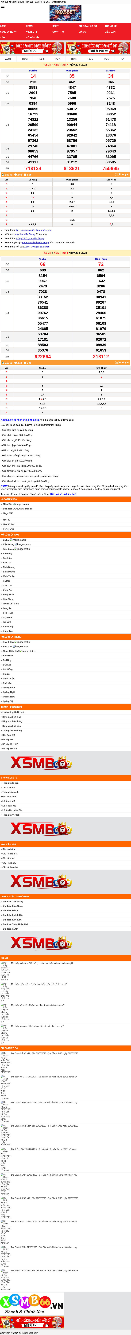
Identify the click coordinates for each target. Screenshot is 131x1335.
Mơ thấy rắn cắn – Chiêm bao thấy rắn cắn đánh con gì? (37, 1026)
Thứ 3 (41, 59)
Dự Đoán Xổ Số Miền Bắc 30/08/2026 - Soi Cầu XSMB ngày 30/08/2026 (44, 1126)
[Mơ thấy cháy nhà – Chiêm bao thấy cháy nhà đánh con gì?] (6, 992)
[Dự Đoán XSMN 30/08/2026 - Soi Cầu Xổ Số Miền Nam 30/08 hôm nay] (6, 1184)
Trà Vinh (7, 622)
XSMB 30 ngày (8, 32)
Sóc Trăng (8, 613)
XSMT (55, 26)
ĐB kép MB (7, 739)
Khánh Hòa (8, 642)
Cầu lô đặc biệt (9, 854)
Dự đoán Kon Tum (12, 920)
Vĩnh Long (8, 626)
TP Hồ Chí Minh (11, 604)
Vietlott (31, 32)
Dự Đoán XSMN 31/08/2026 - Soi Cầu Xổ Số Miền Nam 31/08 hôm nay (44, 1102)
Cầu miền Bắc (8, 844)
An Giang (7, 553)
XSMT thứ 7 (61, 64)
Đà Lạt (6, 540)
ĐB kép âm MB (9, 749)
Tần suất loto (8, 787)
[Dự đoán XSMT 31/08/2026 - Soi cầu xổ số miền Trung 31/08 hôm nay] (6, 1087)
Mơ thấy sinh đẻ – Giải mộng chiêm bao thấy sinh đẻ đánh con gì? (42, 963)
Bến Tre (7, 562)
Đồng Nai (7, 590)
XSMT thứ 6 (61, 252)
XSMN (29, 26)
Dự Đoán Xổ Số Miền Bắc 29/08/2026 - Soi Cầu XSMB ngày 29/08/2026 (44, 1198)
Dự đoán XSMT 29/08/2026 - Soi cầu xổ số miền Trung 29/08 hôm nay (44, 1221)
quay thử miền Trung (24, 234)
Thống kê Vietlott (10, 815)
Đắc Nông (111, 71)
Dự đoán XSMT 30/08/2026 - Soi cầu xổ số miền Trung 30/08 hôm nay (44, 1149)
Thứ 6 (90, 59)
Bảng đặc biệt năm (11, 726)
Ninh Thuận (101, 259)
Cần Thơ (7, 585)
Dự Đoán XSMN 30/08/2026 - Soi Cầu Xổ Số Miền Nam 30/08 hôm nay (44, 1175)
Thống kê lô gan (10, 783)
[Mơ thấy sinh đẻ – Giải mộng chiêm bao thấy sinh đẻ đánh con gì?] (6, 971)
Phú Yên (7, 683)
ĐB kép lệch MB (10, 744)
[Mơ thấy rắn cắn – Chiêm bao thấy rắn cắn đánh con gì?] (6, 1034)
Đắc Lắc (7, 665)
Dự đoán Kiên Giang (13, 906)
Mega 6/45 (8, 513)
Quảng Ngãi (72, 71)
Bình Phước (9, 572)
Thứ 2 (24, 59)
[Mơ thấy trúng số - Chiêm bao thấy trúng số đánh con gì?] (6, 1013)
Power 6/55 (8, 529)
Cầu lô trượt (8, 858)
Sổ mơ (82, 32)
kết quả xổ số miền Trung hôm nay (33, 230)
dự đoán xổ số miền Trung (35, 242)
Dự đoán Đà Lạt (10, 910)
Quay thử (58, 32)
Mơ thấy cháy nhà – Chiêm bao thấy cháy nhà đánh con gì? (39, 984)
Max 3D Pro (8, 524)
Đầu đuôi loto (9, 796)
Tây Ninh (7, 617)
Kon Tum (7, 646)
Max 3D (6, 520)
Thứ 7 (106, 59)
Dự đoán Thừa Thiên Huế (15, 924)
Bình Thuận (9, 576)
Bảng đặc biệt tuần (11, 717)
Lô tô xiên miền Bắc (12, 810)
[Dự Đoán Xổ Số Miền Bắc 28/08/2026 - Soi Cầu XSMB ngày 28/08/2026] (6, 1280)
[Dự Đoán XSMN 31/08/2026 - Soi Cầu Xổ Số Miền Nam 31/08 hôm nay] (6, 1112)
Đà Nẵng (33, 71)
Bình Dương (9, 567)
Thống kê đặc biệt (11, 707)
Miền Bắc (7, 504)
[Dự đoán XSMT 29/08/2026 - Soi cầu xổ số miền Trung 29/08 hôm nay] (6, 1232)
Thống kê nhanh (10, 792)
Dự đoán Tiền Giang (13, 901)
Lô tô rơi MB (8, 801)
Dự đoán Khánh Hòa (13, 915)
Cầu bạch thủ (8, 849)
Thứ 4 (57, 59)
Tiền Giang (8, 549)
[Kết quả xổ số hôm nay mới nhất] (65, 13)
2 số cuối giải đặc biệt (13, 712)
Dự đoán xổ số (88, 26)
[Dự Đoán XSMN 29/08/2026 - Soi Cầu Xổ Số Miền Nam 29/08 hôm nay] (6, 1256)
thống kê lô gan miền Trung (30, 238)
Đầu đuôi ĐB (8, 735)
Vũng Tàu (8, 631)
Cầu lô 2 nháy (9, 863)
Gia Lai (42, 259)
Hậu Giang (8, 599)
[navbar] (2, 7)
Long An (7, 608)
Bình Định (8, 655)
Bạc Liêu (7, 558)
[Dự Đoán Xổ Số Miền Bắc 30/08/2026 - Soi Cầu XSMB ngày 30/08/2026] (6, 1135)
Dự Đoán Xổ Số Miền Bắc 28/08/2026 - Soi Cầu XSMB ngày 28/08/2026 (44, 1270)
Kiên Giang (8, 544)
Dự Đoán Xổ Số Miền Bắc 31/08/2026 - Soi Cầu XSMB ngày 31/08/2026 (44, 1053)
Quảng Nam (9, 697)
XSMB (3, 26)
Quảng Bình (9, 687)
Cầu (2, 37)
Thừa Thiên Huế (11, 651)
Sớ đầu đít (32, 37)
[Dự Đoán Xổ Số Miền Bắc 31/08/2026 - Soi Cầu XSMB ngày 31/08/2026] (6, 1062)
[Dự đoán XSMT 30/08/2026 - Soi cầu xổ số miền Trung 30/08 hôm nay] (6, 1160)
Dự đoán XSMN (10, 929)
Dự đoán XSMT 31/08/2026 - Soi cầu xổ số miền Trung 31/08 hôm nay (44, 1077)
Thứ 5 (74, 59)
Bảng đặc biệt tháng (12, 721)
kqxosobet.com (30, 1332)
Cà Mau (6, 581)
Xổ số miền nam (10, 535)
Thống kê (111, 26)
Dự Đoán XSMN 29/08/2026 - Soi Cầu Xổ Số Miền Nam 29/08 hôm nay (44, 1247)
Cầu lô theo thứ (10, 867)
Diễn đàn (110, 32)
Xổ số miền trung (11, 637)
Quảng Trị (8, 701)
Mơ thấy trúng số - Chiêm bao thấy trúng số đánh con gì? (37, 1005)
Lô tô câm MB (9, 806)
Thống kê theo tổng (12, 730)
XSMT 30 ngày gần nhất (36, 246)
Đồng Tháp (8, 594)
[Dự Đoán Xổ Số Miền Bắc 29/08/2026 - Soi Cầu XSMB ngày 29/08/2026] (6, 1207)
